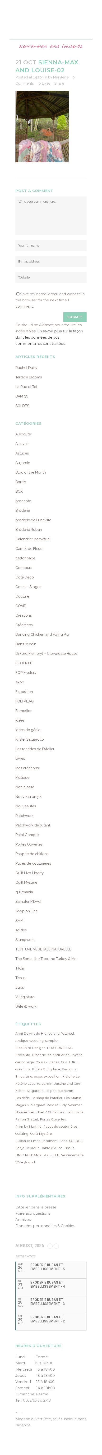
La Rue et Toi (26, 387)
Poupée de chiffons (31, 854)
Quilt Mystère (26, 882)
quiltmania (24, 892)
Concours (23, 568)
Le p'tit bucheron (59, 1091)
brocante (23, 501)
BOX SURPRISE (59, 1048)
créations (22, 1069)
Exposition (24, 692)
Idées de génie (27, 730)
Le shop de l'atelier (47, 1098)
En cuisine (23, 1076)
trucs (19, 987)
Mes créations (27, 768)
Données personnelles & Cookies (45, 1225)
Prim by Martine (28, 1126)
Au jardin (22, 463)
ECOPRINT (24, 663)
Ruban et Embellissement (36, 1141)
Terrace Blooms (28, 377)
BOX (19, 491)
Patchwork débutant (32, 825)
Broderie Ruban (28, 529)
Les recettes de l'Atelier (34, 749)
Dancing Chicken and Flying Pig (42, 634)
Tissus (20, 978)
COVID (21, 606)
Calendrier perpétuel (33, 539)
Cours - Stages (47, 1062)
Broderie (22, 510)
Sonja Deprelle (27, 1148)
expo (19, 682)
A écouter (23, 434)
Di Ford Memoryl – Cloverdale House (46, 653)
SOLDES (22, 406)
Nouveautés (25, 806)
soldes (21, 930)
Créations (23, 615)
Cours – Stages (28, 587)
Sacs (63, 1141)
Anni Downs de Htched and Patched (44, 1033)
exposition (52, 1076)
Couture (22, 596)
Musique (22, 777)
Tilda (19, 968)
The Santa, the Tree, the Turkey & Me (45, 959)
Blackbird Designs (30, 1048)
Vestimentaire (72, 1155)
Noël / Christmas (51, 1112)
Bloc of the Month (30, 472)
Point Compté (27, 835)
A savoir (22, 444)
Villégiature (24, 997)
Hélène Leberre (27, 1083)
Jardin (47, 1083)
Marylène (61, 77)
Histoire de (71, 1076)
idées (19, 720)
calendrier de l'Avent (65, 1055)
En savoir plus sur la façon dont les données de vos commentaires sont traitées (49, 337)
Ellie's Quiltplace (46, 1069)
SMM (19, 920)
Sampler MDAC (28, 901)
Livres (20, 758)
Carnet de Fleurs (29, 549)
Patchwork (24, 816)
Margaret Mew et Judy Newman (57, 1105)
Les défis (22, 1098)
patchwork (75, 1112)
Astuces (22, 453)
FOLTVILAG (24, 701)
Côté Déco (24, 577)
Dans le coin (25, 644)
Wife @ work (26, 1006)
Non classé (24, 787)
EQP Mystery (25, 673)
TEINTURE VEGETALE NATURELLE (43, 949)
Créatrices (23, 625)
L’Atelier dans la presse (35, 1207)
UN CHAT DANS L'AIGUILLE (37, 1155)
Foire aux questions (32, 1213)
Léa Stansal (73, 1098)
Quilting (21, 1133)
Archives (23, 1219)
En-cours (69, 1069)
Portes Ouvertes (28, 844)
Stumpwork (25, 940)
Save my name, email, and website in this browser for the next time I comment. (50, 300)
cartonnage (25, 558)
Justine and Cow (67, 1083)
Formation (23, 711)
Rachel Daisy (26, 368)
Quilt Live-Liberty (29, 873)
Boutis (20, 482)
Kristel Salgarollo (29, 739)
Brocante (22, 1055)
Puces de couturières (33, 863)
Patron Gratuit (26, 1119)
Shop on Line (26, 911)
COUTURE (69, 1062)
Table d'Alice (52, 1148)
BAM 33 (21, 396)
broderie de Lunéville (33, 520)
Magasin (22, 1105)
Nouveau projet (28, 797)
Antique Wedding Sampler (37, 1040)
